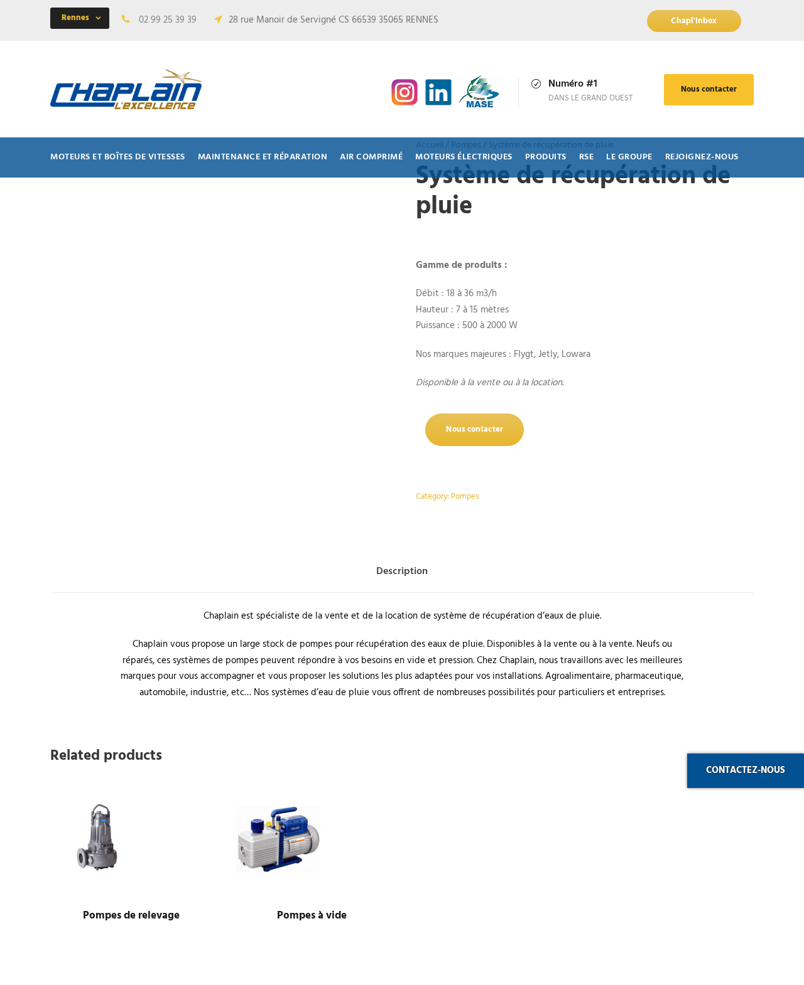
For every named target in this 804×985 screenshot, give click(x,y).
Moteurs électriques (464, 157)
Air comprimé (371, 157)
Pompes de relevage (131, 915)
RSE (586, 157)
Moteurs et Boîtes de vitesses (117, 157)
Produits (546, 157)
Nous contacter (709, 89)
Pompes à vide (312, 915)
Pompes (465, 496)
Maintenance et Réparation (263, 157)
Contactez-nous (745, 770)
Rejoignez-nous (702, 157)
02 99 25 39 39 (168, 20)
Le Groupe (629, 157)
